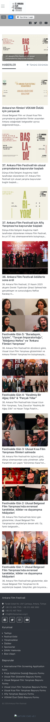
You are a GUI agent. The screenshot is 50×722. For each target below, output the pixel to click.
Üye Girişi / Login (26, 17)
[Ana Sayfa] (17, 6)
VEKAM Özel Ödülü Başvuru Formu (21, 697)
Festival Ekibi (10, 636)
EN (11, 17)
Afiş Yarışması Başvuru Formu (19, 694)
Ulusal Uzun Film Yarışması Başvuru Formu (25, 687)
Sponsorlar (9, 647)
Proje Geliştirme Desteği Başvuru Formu (24, 673)
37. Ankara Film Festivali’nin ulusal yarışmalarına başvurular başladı (20, 57)
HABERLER (9, 64)
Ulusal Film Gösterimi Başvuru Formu (22, 676)
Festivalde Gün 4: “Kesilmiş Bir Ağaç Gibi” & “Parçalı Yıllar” (21, 396)
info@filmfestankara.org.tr (16, 614)
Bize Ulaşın (9, 653)
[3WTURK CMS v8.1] (25, 716)
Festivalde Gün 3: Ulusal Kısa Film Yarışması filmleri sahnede (23, 450)
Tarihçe (7, 633)
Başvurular (8, 660)
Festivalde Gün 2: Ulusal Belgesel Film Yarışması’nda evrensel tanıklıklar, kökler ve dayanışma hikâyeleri (23, 508)
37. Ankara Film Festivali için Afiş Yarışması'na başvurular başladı (23, 224)
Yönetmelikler (11, 640)
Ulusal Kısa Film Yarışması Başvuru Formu (25, 690)
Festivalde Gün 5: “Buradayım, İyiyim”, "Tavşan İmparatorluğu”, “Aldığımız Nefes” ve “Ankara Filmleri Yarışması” (22, 339)
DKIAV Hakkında (12, 650)
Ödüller (7, 643)
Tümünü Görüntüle (38, 64)
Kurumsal (7, 627)
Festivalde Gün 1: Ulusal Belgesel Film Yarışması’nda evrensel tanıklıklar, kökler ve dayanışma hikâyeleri (23, 571)
